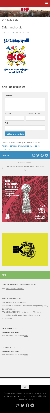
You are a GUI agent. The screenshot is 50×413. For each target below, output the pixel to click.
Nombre (8, 113)
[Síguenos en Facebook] (42, 155)
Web (6, 123)
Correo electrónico (33, 113)
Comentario (10, 95)
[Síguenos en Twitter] (37, 155)
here (26, 335)
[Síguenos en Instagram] (33, 155)
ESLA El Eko (10, 33)
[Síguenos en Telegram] (46, 155)
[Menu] (46, 3)
